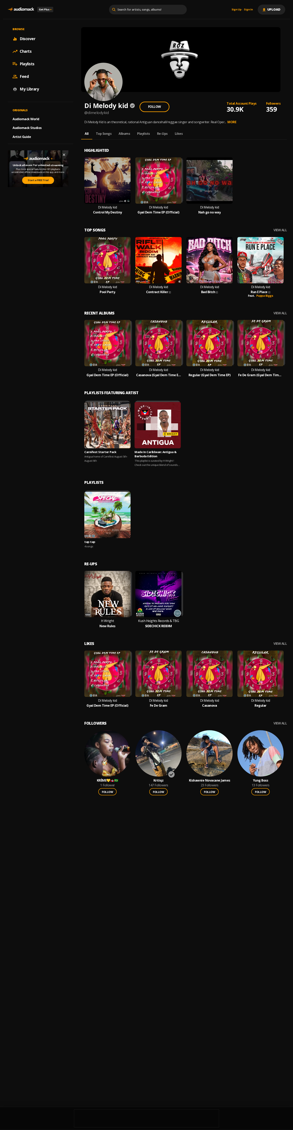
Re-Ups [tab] (162, 133)
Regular (260, 705)
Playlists (27, 63)
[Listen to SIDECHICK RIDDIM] (158, 594)
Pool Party (107, 292)
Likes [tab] (179, 133)
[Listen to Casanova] (209, 674)
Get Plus (45, 9)
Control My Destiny (107, 212)
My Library (29, 89)
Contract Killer (157, 292)
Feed (24, 76)
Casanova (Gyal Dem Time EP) (158, 375)
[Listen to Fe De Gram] (158, 674)
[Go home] (21, 9)
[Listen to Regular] (260, 674)
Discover (27, 38)
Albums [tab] (124, 133)
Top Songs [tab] (104, 133)
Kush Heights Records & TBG (158, 621)
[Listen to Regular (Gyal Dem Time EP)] (209, 343)
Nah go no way (209, 212)
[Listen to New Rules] (107, 594)
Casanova (209, 705)
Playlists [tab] (143, 133)
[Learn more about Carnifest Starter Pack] (107, 425)
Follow (154, 106)
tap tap (89, 542)
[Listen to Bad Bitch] (209, 260)
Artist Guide (22, 137)
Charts (25, 51)
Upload (274, 9)
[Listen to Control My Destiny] (107, 180)
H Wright (107, 621)
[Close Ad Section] (64, 155)
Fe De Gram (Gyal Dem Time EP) (260, 375)
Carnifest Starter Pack (100, 452)
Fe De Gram (158, 705)
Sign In (248, 9)
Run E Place (259, 292)
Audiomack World (26, 119)
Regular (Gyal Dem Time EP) (210, 375)
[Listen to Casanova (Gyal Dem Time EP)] (158, 343)
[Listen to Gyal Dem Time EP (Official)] (158, 180)
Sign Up (237, 9)
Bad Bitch (208, 292)
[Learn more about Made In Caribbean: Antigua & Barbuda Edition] (158, 425)
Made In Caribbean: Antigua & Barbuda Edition (155, 454)
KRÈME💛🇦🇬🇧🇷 (107, 780)
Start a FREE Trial (38, 180)
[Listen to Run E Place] (260, 260)
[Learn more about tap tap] (107, 515)
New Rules (107, 626)
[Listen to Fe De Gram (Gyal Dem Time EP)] (260, 343)
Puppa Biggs (264, 296)
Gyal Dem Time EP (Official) (158, 212)
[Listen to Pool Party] (107, 260)
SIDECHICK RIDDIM (158, 626)
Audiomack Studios (27, 128)
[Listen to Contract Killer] (158, 260)
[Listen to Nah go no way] (209, 180)
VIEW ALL (280, 230)
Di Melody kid (107, 207)
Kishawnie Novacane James (209, 780)
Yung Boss (260, 780)
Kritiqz (158, 780)
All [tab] (87, 133)
